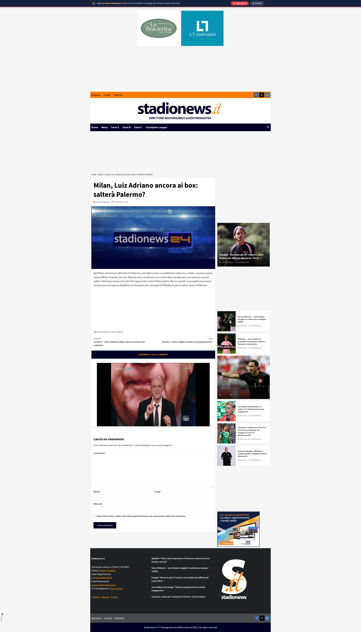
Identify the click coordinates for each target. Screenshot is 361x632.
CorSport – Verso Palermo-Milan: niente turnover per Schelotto (119, 342)
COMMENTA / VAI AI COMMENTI (153, 354)
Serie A (115, 127)
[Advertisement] (180, 70)
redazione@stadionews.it (103, 585)
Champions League (156, 127)
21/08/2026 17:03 (256, 460)
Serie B (127, 127)
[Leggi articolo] (226, 321)
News (105, 127)
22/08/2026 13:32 (238, 395)
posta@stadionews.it (101, 577)
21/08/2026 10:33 (256, 348)
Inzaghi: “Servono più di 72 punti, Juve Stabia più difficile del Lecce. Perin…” (241, 256)
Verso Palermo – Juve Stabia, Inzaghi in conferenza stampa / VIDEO (252, 319)
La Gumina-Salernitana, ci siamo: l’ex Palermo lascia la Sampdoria (251, 409)
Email (158, 491)
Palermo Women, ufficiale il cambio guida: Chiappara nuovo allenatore (252, 453)
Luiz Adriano (103, 332)
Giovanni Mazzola (103, 202)
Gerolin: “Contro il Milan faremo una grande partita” (187, 340)
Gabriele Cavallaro (228, 262)
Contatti (107, 95)
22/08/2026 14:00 (243, 262)
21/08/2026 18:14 (256, 439)
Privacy (114, 597)
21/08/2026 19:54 (256, 416)
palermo (119, 332)
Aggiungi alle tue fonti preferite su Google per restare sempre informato (138, 3)
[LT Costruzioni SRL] (202, 28)
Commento (99, 453)
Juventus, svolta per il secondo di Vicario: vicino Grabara (242, 388)
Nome (97, 491)
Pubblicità (117, 95)
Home (94, 127)
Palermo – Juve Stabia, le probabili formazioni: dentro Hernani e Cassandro (251, 341)
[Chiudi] (267, 3)
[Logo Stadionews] (234, 579)
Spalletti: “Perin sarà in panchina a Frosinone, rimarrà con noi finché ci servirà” (180, 560)
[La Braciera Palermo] (158, 28)
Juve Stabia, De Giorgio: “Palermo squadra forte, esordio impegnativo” (178, 589)
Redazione (96, 95)
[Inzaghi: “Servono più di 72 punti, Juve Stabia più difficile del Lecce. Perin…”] (243, 245)
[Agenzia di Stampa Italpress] (238, 528)
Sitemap (105, 597)
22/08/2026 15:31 (256, 326)
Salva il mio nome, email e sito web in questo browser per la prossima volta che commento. (141, 516)
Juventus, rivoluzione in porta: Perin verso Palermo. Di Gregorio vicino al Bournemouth (252, 431)
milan (112, 332)
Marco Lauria (115, 588)
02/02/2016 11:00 (121, 202)
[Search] (268, 127)
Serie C (138, 127)
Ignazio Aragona (107, 570)
